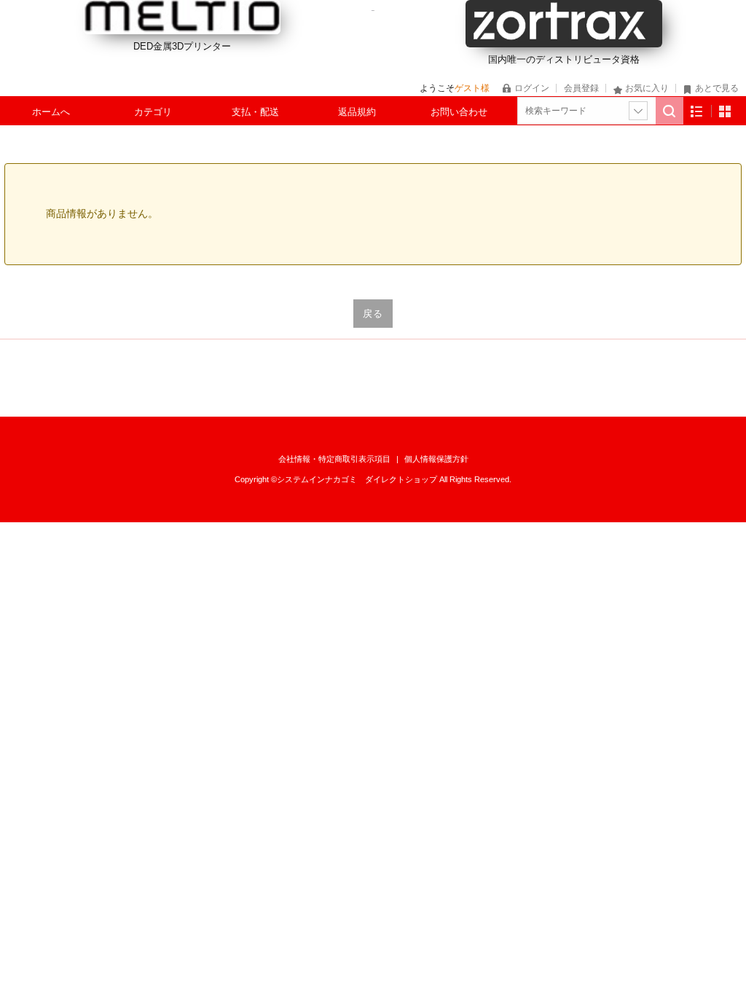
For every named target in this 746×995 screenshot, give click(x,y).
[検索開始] (669, 111)
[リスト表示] (696, 111)
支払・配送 (255, 111)
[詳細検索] (638, 110)
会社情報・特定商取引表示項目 (335, 459)
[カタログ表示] (725, 111)
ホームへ (51, 111)
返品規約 (357, 111)
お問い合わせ (459, 111)
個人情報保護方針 (436, 459)
